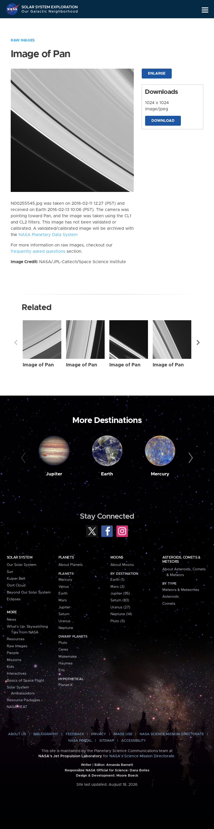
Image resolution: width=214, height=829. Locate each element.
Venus (63, 587)
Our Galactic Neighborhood (49, 12)
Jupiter (54, 474)
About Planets (70, 565)
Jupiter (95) (120, 593)
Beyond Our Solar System (29, 592)
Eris (61, 670)
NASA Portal (80, 740)
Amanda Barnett (119, 765)
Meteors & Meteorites (180, 590)
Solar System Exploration (49, 6)
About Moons (122, 565)
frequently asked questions (38, 251)
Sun (10, 572)
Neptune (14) (121, 614)
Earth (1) (117, 580)
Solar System (19, 557)
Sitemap (106, 740)
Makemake (67, 656)
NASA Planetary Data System (48, 235)
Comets (168, 604)
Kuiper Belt (16, 578)
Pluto (62, 643)
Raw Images (23, 40)
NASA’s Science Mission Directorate (141, 756)
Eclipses (14, 599)
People (13, 653)
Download (163, 121)
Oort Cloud (16, 585)
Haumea (65, 663)
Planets (66, 557)
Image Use (123, 734)
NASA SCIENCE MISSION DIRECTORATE (172, 734)
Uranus (64, 621)
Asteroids (170, 596)
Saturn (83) (119, 600)
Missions (14, 660)
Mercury (160, 474)
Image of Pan (38, 364)
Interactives (16, 673)
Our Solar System (21, 565)
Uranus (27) (120, 607)
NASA (13, 9)
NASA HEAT (17, 707)
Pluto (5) (117, 621)
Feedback (75, 734)
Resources (16, 639)
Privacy (98, 734)
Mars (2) (117, 587)
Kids (10, 667)
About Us (17, 734)
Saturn (63, 614)
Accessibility (133, 740)
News (11, 619)
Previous (16, 342)
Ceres (63, 649)
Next (198, 342)
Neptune (65, 628)
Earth (107, 474)
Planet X (65, 685)
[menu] (205, 10)
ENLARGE (156, 73)
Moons (116, 557)
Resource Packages (23, 700)
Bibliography (45, 734)
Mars (62, 600)
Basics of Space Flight (25, 680)
